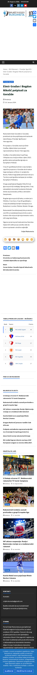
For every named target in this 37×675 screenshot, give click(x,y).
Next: (18, 267)
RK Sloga (18, 343)
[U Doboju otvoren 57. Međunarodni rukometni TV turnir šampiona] (18, 465)
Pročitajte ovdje (24, 671)
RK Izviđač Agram (20, 329)
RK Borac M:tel (19, 336)
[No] (34, 662)
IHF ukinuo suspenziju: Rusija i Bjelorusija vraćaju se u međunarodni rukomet (18, 544)
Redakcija (8, 99)
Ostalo (7, 473)
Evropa (7, 504)
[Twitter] (34, 17)
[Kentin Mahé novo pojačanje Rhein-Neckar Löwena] (18, 563)
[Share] (34, 25)
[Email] (34, 21)
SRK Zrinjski (19, 363)
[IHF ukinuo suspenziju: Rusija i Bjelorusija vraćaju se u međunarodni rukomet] (18, 528)
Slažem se (9, 671)
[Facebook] (34, 13)
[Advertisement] (18, 39)
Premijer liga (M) (8, 82)
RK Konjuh (18, 350)
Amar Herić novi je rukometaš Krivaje (16, 436)
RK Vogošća (19, 357)
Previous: (16, 258)
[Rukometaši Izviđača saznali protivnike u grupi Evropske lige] (18, 497)
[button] (3, 62)
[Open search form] (33, 62)
